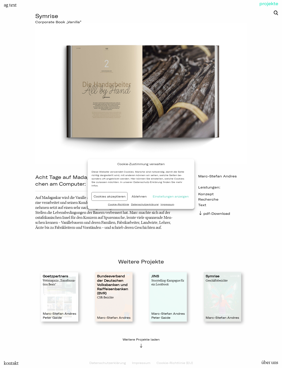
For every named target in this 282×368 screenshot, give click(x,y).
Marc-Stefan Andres (217, 176)
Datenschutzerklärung (145, 204)
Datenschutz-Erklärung (147, 182)
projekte (268, 3)
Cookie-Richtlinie (118, 204)
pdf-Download (216, 213)
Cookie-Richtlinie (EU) (175, 363)
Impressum (167, 204)
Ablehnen (139, 196)
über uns (269, 362)
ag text (10, 5)
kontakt (11, 363)
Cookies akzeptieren (109, 196)
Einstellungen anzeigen (171, 196)
